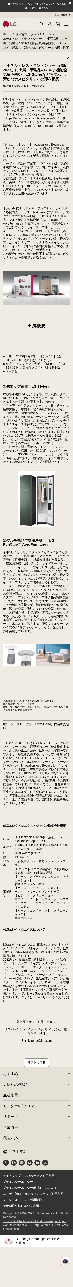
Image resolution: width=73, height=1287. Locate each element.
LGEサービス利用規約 (40, 1175)
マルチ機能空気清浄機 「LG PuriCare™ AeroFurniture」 (28, 542)
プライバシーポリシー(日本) (22, 1187)
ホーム (7, 34)
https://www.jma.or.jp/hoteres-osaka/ (30, 118)
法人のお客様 (60, 15)
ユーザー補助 (12, 1193)
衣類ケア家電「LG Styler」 (29, 386)
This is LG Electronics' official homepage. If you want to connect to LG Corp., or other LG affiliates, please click (36, 1225)
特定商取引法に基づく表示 (21, 1205)
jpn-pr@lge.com (41, 1040)
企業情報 (21, 34)
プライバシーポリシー (18, 1181)
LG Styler (36, 122)
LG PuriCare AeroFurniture (34, 125)
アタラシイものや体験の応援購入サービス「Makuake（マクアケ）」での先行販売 (36, 212)
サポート (10, 1117)
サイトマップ (12, 1175)
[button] (41, 24)
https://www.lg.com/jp (28, 853)
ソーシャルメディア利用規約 (22, 1199)
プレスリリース (41, 34)
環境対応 (10, 1138)
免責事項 (51, 1187)
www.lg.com (44, 997)
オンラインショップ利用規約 (44, 1193)
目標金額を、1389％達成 (38, 216)
